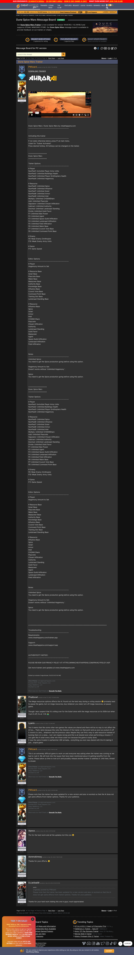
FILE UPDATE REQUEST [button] (69, 39)
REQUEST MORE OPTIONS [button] (40, 39)
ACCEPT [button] (109, 951)
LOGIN (105, 12)
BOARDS (89, 5)
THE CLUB (59, 6)
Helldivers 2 (103, 929)
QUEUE (83, 5)
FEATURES (68, 5)
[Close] (32, 919)
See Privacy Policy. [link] (32, 952)
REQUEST (76, 5)
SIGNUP (113, 12)
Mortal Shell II (97, 934)
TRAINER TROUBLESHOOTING (35, 943)
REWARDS (96, 5)
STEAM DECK (50, 6)
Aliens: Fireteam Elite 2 (107, 936)
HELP (103, 5)
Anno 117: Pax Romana (107, 931)
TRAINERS (43, 5)
